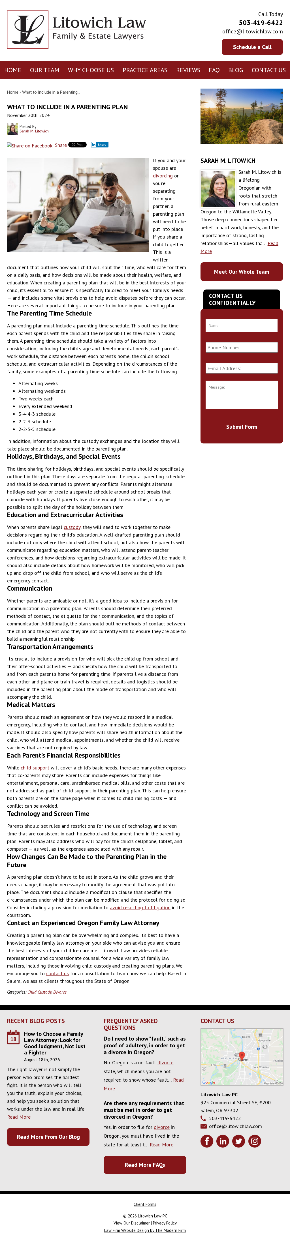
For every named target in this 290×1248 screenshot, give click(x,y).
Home (12, 70)
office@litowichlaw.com (252, 31)
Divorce (60, 992)
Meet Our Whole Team (241, 271)
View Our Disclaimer (132, 1223)
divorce (165, 1062)
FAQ (214, 70)
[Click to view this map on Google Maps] (242, 1083)
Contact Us (269, 70)
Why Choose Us (91, 70)
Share (60, 145)
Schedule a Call (252, 47)
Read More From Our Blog (48, 1136)
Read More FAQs (145, 1164)
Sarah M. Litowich (228, 160)
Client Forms (145, 1204)
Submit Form (241, 426)
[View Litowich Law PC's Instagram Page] (255, 1142)
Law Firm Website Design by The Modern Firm (145, 1230)
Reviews (188, 70)
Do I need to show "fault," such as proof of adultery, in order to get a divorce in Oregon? (145, 1045)
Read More (19, 1117)
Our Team (44, 70)
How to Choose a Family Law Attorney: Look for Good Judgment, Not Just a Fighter (55, 1043)
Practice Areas (145, 70)
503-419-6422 (261, 22)
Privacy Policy (165, 1223)
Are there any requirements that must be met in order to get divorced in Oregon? (144, 1109)
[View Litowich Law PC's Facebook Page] (208, 1142)
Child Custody (39, 992)
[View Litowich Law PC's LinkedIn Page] (223, 1142)
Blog (235, 70)
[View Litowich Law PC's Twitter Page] (239, 1142)
